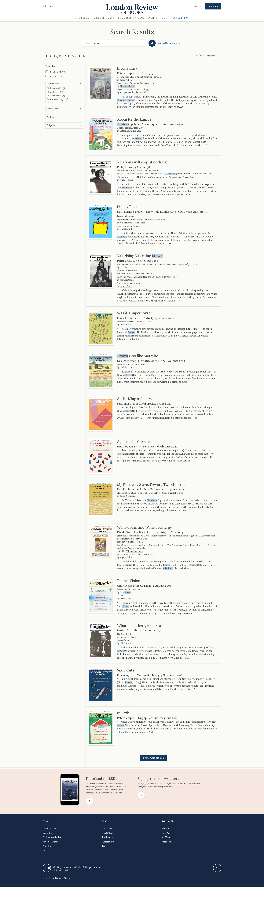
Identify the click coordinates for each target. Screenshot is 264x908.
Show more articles (153, 758)
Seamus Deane (126, 280)
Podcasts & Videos (131, 18)
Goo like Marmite (137, 356)
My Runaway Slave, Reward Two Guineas (151, 485)
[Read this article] (101, 83)
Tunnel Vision (128, 581)
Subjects (99, 18)
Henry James (126, 174)
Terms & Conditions (52, 878)
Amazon (101, 793)
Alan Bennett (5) (57, 96)
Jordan (174, 174)
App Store (121, 787)
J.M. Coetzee (125, 643)
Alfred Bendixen (204, 174)
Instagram (166, 833)
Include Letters (56, 76)
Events (152, 18)
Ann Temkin (142, 92)
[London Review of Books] (47, 868)
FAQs (105, 846)
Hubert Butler (126, 286)
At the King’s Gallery (134, 399)
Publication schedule (52, 837)
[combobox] (212, 56)
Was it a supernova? (133, 313)
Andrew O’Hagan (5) (59, 99)
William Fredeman (134, 542)
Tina (125, 592)
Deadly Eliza (127, 207)
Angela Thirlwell (127, 557)
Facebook (166, 842)
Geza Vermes (126, 325)
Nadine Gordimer (128, 637)
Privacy (66, 878)
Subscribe (213, 6)
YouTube (166, 837)
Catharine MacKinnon (130, 131)
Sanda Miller (125, 80)
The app (108, 833)
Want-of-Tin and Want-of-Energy (144, 527)
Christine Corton (127, 367)
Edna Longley (148, 274)
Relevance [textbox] (210, 56)
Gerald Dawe (132, 274)
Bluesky (165, 829)
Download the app (104, 779)
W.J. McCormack (127, 267)
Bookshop (47, 846)
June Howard (126, 229)
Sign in (197, 6)
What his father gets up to (139, 626)
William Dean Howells (146, 174)
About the (49, 829)
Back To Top (217, 868)
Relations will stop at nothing (142, 162)
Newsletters (180, 18)
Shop (164, 18)
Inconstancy (127, 68)
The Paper (82, 18)
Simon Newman (127, 496)
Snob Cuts (125, 670)
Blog (111, 18)
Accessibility (108, 842)
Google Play (108, 790)
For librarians (108, 837)
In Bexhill (125, 713)
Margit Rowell (126, 92)
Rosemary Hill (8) (57, 88)
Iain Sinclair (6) (56, 92)
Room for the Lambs (134, 119)
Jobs (45, 850)
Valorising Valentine (140, 256)
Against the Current (133, 442)
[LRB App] (70, 790)
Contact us (107, 829)
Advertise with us (50, 842)
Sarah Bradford (127, 599)
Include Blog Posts (58, 72)
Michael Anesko (127, 180)
